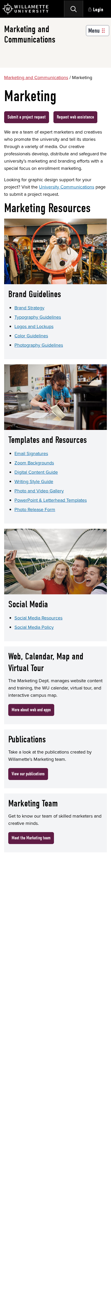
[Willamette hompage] (25, 9)
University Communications (66, 187)
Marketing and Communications (36, 77)
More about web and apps (31, 710)
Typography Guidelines (37, 317)
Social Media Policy (34, 627)
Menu (94, 30)
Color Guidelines (31, 335)
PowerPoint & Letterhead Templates (50, 500)
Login (98, 9)
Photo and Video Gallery (39, 490)
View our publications (28, 774)
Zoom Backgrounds (34, 462)
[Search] (73, 9)
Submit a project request (26, 117)
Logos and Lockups (33, 326)
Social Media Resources (38, 618)
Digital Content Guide (36, 472)
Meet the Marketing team (31, 838)
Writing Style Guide (33, 481)
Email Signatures (31, 453)
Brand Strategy (29, 307)
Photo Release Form (34, 509)
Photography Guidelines (38, 345)
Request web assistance (75, 117)
